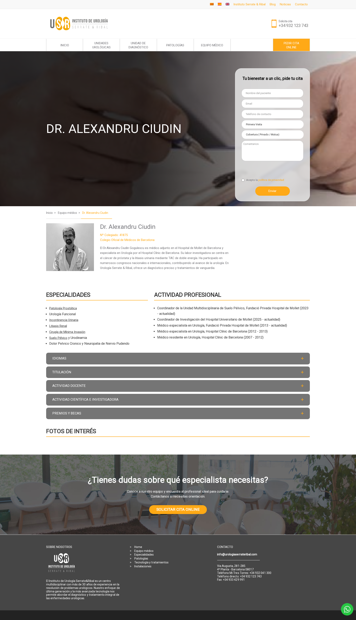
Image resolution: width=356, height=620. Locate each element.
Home (138, 547)
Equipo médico (144, 551)
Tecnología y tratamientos (151, 562)
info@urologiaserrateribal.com (237, 554)
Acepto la (265, 179)
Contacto (301, 4)
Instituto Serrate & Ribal (249, 4)
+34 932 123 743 (293, 25)
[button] (178, 358)
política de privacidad (271, 179)
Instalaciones (143, 566)
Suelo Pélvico (58, 338)
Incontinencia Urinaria (63, 320)
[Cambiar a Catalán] (212, 4)
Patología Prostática (63, 308)
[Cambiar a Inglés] (227, 4)
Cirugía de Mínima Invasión (67, 332)
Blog (273, 4)
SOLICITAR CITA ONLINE (178, 509)
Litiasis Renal (58, 326)
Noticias (285, 4)
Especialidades (144, 554)
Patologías (141, 558)
